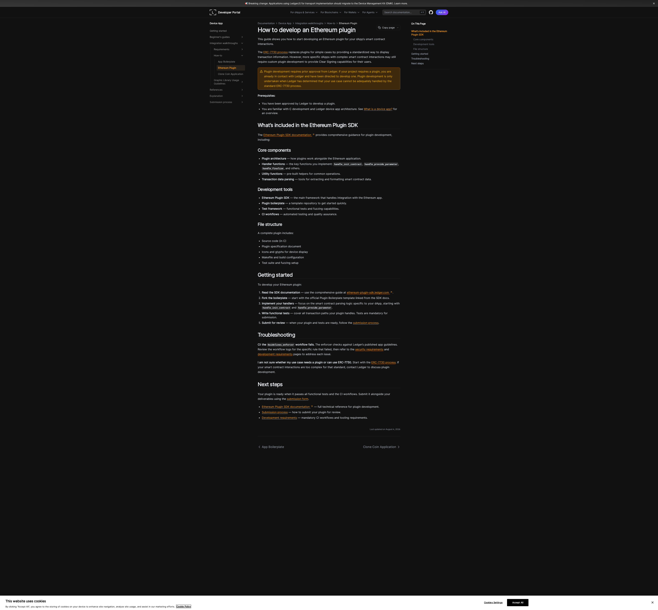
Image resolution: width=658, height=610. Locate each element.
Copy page (388, 27)
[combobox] (404, 12)
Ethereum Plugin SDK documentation (287, 135)
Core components (423, 39)
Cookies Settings (493, 602)
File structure (420, 48)
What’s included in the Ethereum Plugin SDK (429, 33)
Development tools (423, 44)
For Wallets (350, 12)
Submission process (221, 102)
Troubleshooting (420, 58)
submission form (297, 398)
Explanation (216, 95)
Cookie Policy (183, 606)
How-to (218, 55)
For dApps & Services (302, 12)
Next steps (417, 63)
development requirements (275, 354)
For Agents (368, 12)
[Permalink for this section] (361, 125)
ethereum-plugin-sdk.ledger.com (368, 292)
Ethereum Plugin (227, 67)
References (216, 89)
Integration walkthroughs (224, 43)
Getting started (218, 30)
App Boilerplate (226, 61)
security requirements (369, 349)
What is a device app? (378, 109)
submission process (366, 322)
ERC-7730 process (275, 52)
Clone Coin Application (230, 73)
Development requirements (279, 417)
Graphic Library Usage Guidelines (226, 82)
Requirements (221, 49)
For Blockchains (329, 12)
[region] (329, 603)
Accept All (517, 602)
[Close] (652, 602)
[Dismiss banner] (654, 3)
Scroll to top (417, 73)
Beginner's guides (220, 36)
